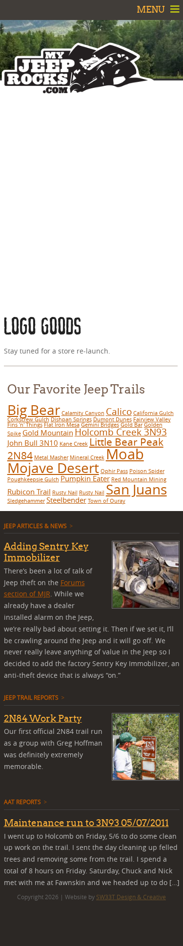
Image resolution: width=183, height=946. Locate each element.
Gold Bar (131, 424)
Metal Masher (51, 457)
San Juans (136, 489)
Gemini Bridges (100, 424)
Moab (125, 454)
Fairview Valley (152, 419)
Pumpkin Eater (85, 478)
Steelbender (66, 500)
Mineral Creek (87, 457)
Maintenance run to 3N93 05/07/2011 (86, 822)
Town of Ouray (106, 500)
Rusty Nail (65, 492)
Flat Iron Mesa (62, 424)
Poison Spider (146, 471)
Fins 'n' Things (24, 424)
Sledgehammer (26, 500)
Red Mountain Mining (138, 479)
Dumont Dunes (112, 419)
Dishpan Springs (71, 419)
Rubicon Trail (29, 491)
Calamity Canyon (82, 413)
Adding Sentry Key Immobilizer (46, 551)
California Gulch (153, 413)
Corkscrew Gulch (28, 419)
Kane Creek (74, 443)
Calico (119, 411)
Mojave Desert (53, 468)
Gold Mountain (47, 432)
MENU (152, 9)
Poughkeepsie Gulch (33, 479)
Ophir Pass (114, 471)
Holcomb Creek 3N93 (121, 432)
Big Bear (33, 410)
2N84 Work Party (43, 718)
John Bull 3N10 (32, 443)
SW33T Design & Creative (131, 897)
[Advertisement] (91, 196)
